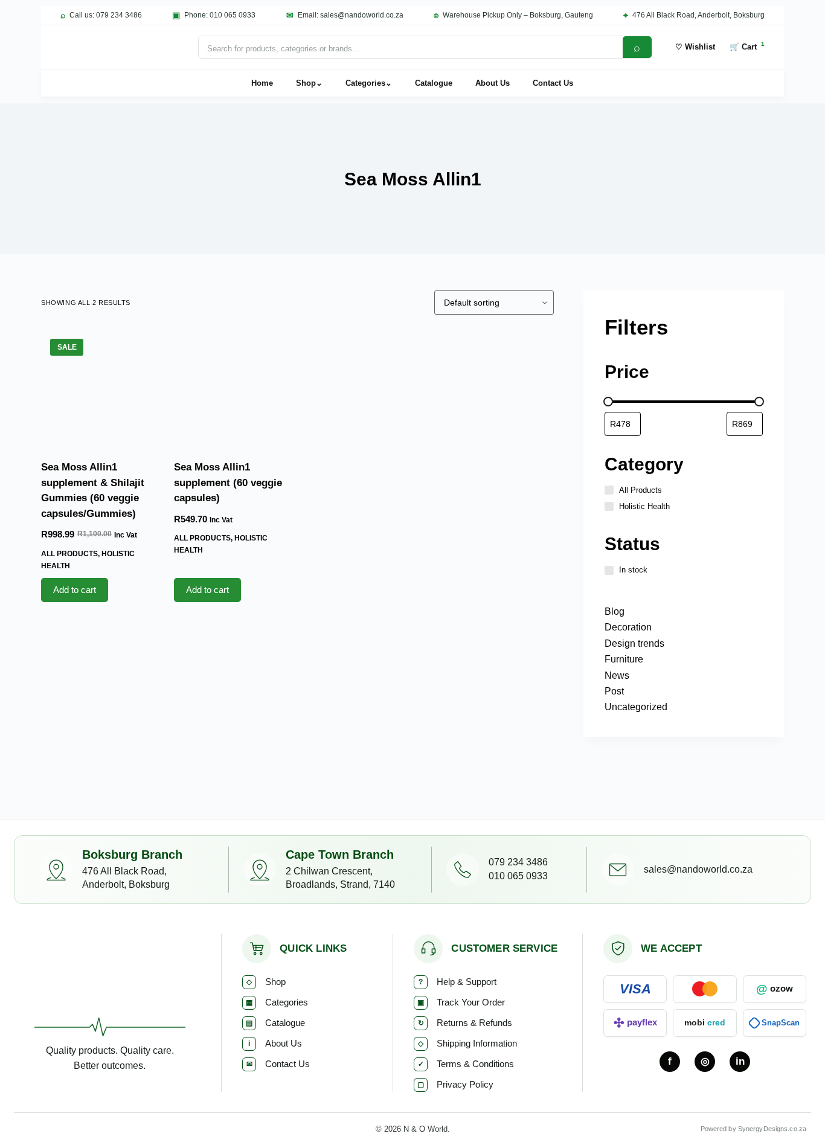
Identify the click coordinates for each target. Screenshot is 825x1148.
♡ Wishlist (695, 46)
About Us (492, 83)
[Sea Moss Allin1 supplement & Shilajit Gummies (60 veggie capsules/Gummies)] (98, 387)
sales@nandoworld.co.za (698, 869)
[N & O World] (117, 47)
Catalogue (433, 83)
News (617, 675)
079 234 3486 (518, 862)
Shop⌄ (309, 83)
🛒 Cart (747, 45)
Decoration (628, 627)
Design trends (634, 643)
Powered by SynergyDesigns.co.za (753, 1128)
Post (614, 691)
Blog (614, 611)
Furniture (624, 659)
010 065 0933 (518, 876)
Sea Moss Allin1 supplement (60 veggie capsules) (228, 482)
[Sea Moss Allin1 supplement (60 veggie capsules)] (231, 387)
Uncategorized (636, 707)
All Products (69, 554)
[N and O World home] (110, 981)
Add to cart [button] (74, 590)
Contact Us (553, 83)
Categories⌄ (368, 83)
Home (262, 83)
